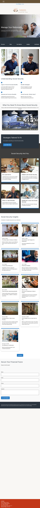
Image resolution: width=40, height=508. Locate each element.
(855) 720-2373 (7, 503)
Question (2, 389)
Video (10, 44)
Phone (2, 383)
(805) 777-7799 (6, 502)
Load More (20, 355)
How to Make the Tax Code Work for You (29, 319)
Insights (28, 44)
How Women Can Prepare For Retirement (28, 240)
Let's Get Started (5, 397)
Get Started (37, 44)
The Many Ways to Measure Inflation (9, 239)
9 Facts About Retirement (7, 265)
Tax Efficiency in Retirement (8, 345)
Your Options (19, 44)
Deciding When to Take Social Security (8, 319)
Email (2, 377)
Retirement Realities (26, 265)
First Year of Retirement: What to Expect (28, 292)
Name (2, 372)
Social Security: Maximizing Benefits (9, 291)
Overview (3, 44)
